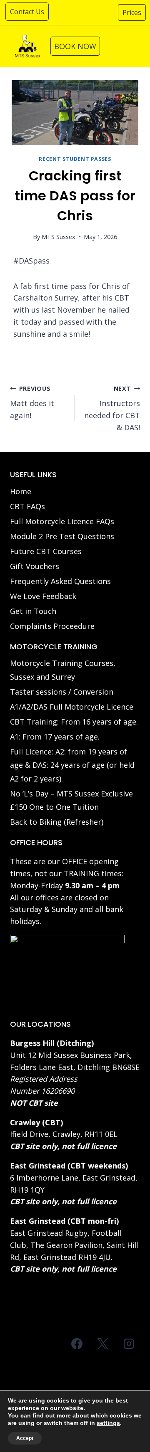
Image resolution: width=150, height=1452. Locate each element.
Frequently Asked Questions (60, 581)
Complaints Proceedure (52, 626)
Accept (24, 1438)
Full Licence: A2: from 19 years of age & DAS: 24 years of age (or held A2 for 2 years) (72, 765)
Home (20, 491)
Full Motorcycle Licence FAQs (62, 521)
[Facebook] (77, 1343)
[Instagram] (129, 1343)
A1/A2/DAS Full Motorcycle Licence (71, 707)
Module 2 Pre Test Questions (62, 536)
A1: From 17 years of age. (55, 737)
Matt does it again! (32, 403)
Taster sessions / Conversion (61, 692)
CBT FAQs (27, 506)
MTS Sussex (58, 237)
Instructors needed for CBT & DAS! (112, 408)
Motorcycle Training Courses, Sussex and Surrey (62, 669)
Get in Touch (33, 611)
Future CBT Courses (46, 551)
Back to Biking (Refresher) (56, 822)
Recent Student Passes (75, 159)
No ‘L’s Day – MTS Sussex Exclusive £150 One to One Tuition (71, 800)
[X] (103, 1343)
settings (108, 1423)
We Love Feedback (43, 596)
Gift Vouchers (34, 566)
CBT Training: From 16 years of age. (74, 722)
